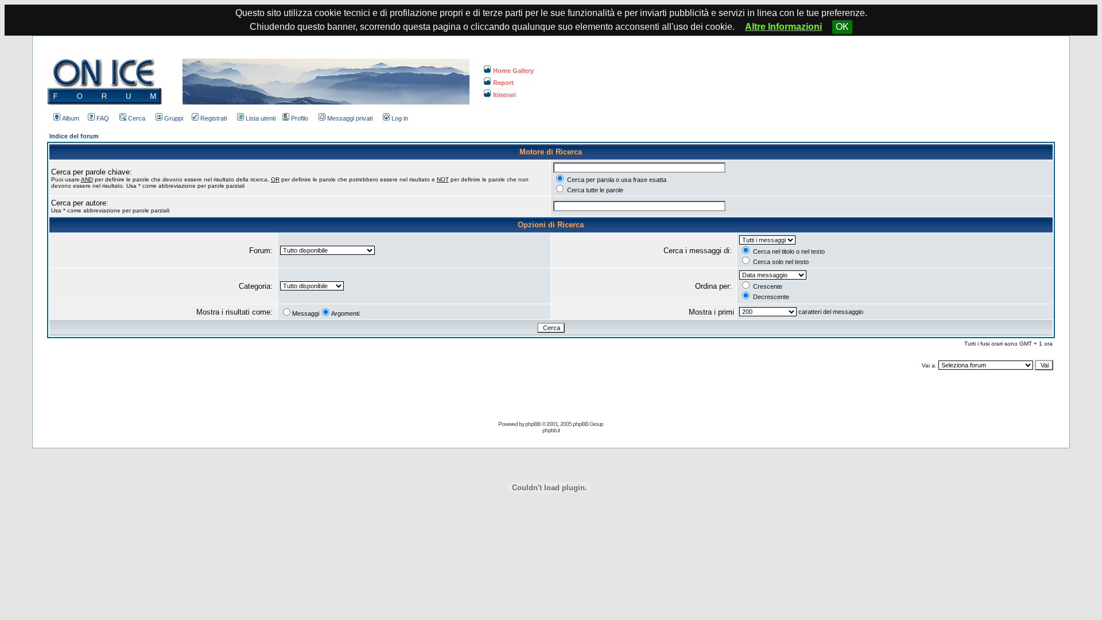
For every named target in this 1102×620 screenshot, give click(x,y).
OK (842, 27)
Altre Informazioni (783, 27)
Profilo (299, 118)
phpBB (533, 424)
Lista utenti (261, 118)
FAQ (102, 118)
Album (70, 118)
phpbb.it (551, 430)
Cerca (136, 118)
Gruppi (173, 118)
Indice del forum (74, 136)
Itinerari (504, 94)
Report (503, 82)
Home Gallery (513, 70)
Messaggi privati (349, 118)
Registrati (213, 118)
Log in (399, 118)
